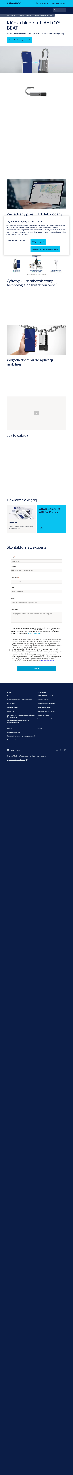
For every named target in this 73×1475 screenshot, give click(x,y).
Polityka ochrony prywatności (20, 234)
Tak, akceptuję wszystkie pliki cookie (45, 249)
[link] (12, 15)
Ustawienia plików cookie (15, 240)
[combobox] (59, 10)
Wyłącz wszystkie (38, 242)
